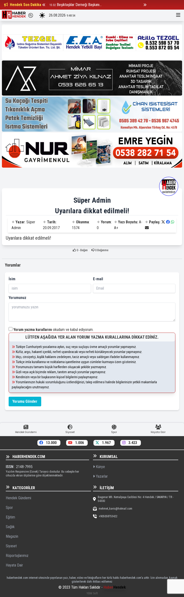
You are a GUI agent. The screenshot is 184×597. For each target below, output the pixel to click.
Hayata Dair (14, 565)
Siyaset (11, 546)
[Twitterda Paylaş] (163, 222)
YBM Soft (92, 593)
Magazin (12, 536)
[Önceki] (44, 5)
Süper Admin (92, 200)
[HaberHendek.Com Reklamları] (92, 42)
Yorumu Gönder (24, 401)
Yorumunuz (17, 297)
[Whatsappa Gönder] (172, 222)
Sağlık (10, 526)
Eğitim (10, 517)
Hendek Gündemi (18, 498)
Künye (100, 466)
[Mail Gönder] (147, 227)
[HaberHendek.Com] (14, 15)
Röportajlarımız (17, 555)
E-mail (98, 279)
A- (140, 222)
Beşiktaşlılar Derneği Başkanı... (79, 4)
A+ (116, 227)
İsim (12, 279)
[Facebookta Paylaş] (168, 222)
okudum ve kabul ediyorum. (53, 329)
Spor (9, 507)
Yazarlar (101, 476)
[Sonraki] (145, 5)
